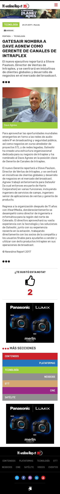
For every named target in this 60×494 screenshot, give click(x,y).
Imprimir (9, 31)
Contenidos (12, 356)
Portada (6, 36)
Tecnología (19, 36)
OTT (7, 383)
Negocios (49, 376)
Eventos (53, 467)
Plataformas (47, 363)
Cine (52, 390)
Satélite (10, 397)
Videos (41, 467)
